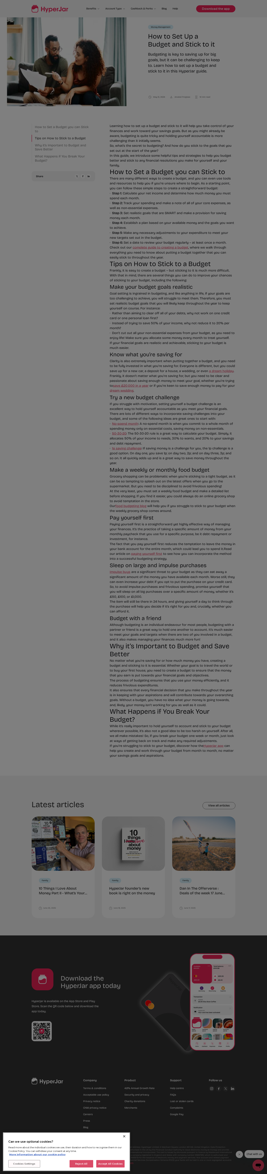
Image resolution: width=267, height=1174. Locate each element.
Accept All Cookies (110, 1163)
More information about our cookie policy (37, 1154)
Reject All (81, 1163)
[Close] (124, 1136)
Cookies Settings (24, 1163)
